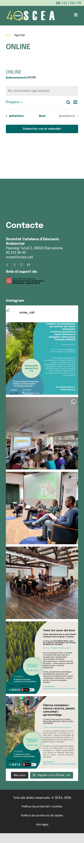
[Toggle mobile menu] (76, 15)
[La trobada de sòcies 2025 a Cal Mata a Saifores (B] (42, 583)
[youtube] (28, 264)
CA (58, 3)
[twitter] (14, 264)
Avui (42, 116)
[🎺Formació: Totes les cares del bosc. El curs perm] (42, 657)
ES (65, 3)
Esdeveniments (16, 77)
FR (79, 3)
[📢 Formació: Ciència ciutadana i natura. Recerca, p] (42, 732)
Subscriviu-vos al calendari (42, 128)
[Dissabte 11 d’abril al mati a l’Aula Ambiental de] (42, 433)
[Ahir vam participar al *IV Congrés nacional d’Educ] (42, 508)
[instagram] (21, 264)
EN (72, 3)
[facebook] (7, 264)
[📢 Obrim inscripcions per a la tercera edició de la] (42, 358)
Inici (8, 35)
